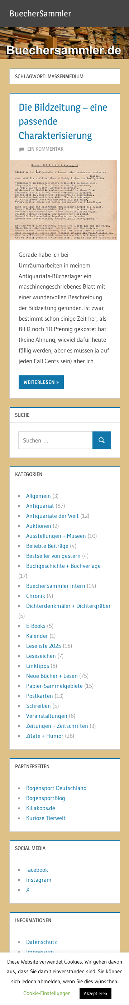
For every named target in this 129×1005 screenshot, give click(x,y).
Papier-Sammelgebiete (54, 685)
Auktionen (38, 525)
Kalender (37, 635)
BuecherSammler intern (55, 585)
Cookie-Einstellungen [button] (47, 993)
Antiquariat (40, 505)
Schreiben (38, 705)
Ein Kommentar (45, 148)
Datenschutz (41, 941)
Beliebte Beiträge (47, 545)
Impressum (40, 951)
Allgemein (38, 495)
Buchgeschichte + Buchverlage (63, 565)
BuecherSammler (40, 13)
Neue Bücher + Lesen (52, 675)
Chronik (35, 595)
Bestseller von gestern (53, 555)
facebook (37, 869)
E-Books (36, 625)
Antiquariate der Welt (52, 515)
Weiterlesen (39, 382)
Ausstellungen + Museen (56, 535)
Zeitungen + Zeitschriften (57, 725)
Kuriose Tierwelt (46, 817)
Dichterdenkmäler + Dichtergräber (68, 605)
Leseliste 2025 (43, 645)
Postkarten (39, 695)
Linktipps (37, 665)
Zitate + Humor (44, 735)
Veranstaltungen (46, 715)
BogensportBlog (45, 797)
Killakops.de (40, 807)
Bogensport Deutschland (56, 787)
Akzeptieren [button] (95, 993)
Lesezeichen (41, 655)
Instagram (39, 879)
